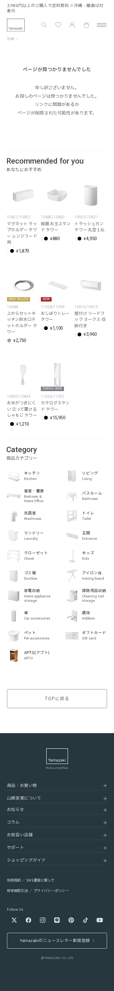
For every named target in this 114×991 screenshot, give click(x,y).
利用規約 (14, 880)
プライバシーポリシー (51, 891)
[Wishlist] (58, 25)
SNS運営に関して (40, 880)
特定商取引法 (17, 891)
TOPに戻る (57, 698)
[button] (44, 25)
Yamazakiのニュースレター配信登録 (55, 941)
